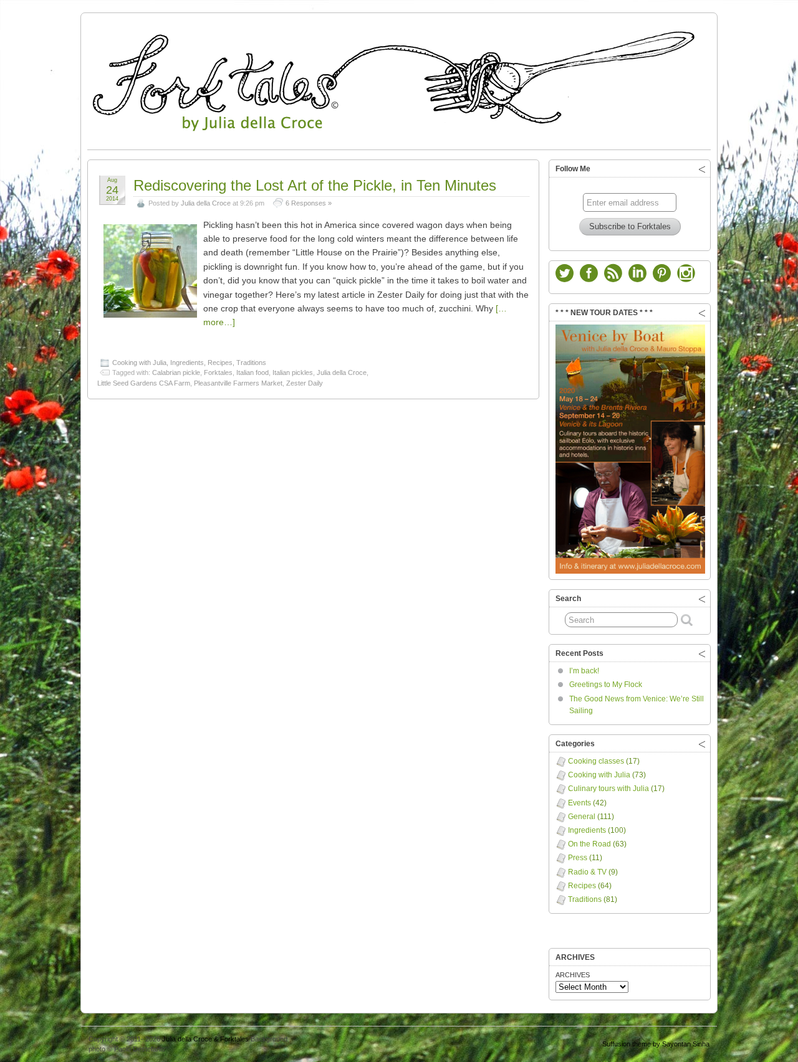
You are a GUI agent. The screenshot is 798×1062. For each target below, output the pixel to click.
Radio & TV (587, 872)
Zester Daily (304, 383)
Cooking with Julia (139, 362)
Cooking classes (596, 761)
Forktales (218, 372)
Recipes (220, 362)
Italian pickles (292, 372)
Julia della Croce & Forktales (205, 1039)
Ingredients (187, 362)
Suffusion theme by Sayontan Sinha (655, 1044)
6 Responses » (309, 203)
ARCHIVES (572, 975)
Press (577, 857)
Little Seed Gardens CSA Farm (143, 383)
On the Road (589, 844)
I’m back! (584, 670)
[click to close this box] (702, 169)
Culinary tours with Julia (608, 788)
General (581, 816)
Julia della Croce (206, 203)
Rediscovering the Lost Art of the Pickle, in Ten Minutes (314, 185)
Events (579, 803)
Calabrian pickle (176, 372)
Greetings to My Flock (605, 684)
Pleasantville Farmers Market (238, 383)
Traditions (251, 362)
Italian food (252, 372)
